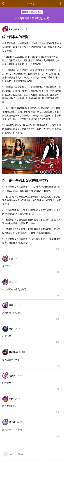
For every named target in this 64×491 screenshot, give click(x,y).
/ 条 (31, 3)
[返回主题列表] (3, 3)
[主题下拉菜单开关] (61, 3)
